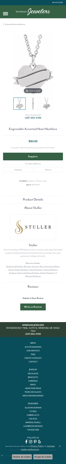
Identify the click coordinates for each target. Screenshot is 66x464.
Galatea (33, 419)
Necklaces (33, 373)
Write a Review (33, 306)
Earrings (35, 266)
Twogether (33, 430)
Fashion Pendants (47, 273)
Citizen (33, 411)
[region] (33, 64)
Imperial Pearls (33, 422)
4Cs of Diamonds (33, 347)
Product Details (33, 199)
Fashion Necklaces (22, 269)
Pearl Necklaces (33, 392)
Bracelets (27, 266)
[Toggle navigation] (5, 13)
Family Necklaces (36, 269)
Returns (48, 170)
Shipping (18, 170)
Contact (33, 362)
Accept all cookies (43, 457)
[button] (57, 2)
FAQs (33, 354)
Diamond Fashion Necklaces (15, 24)
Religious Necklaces (33, 276)
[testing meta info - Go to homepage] (33, 11)
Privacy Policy (37, 446)
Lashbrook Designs (33, 426)
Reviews (33, 287)
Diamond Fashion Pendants (28, 273)
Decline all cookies (22, 457)
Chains (11, 269)
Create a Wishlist (33, 358)
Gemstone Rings (33, 388)
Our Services (33, 350)
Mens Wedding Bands (33, 396)
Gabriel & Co (33, 415)
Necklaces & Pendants (14, 266)
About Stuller (33, 208)
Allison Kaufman (33, 407)
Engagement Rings (52, 266)
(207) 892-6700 (33, 118)
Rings (42, 266)
